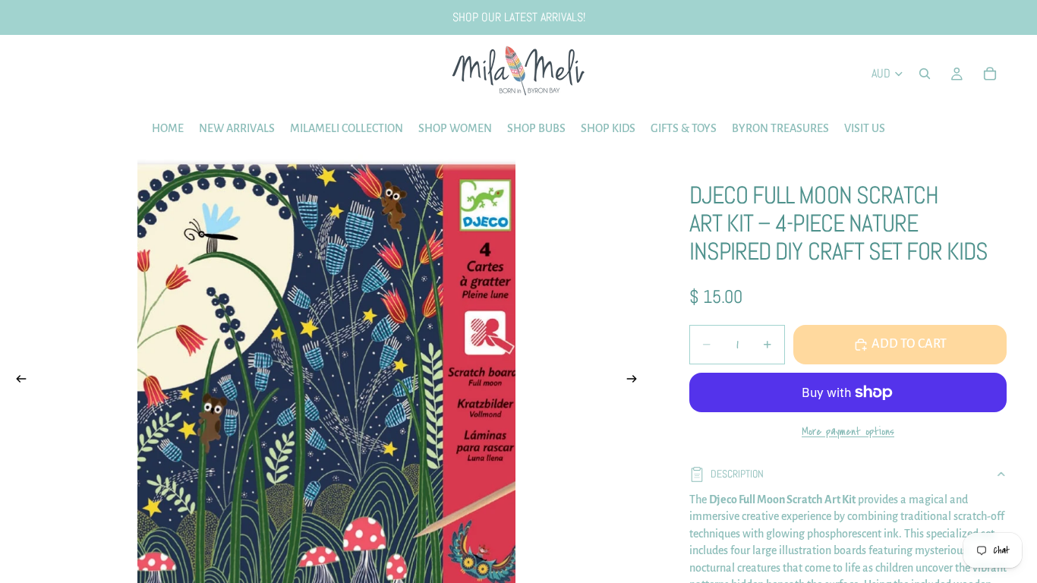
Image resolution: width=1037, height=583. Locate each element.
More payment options (848, 432)
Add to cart (909, 344)
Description (737, 474)
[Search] (924, 73)
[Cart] (990, 73)
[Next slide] (636, 382)
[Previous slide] (16, 382)
